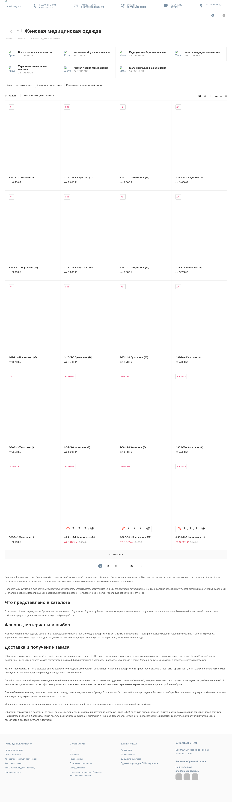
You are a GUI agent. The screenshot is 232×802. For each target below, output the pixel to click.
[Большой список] (204, 95)
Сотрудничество (77, 768)
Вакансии (74, 754)
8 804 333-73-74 (46, 7)
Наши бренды (76, 759)
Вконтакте (178, 776)
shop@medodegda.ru (92, 7)
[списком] (221, 95)
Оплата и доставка (14, 750)
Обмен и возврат (13, 754)
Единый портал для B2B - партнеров (139, 763)
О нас (72, 750)
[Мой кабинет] (200, 16)
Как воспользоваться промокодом (21, 759)
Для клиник (126, 750)
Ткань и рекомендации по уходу (20, 768)
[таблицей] (226, 95)
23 (132, 566)
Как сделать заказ (13, 763)
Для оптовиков (128, 754)
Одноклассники (187, 776)
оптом (174, 7)
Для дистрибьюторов (131, 759)
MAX (195, 776)
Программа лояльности (81, 763)
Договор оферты (13, 772)
